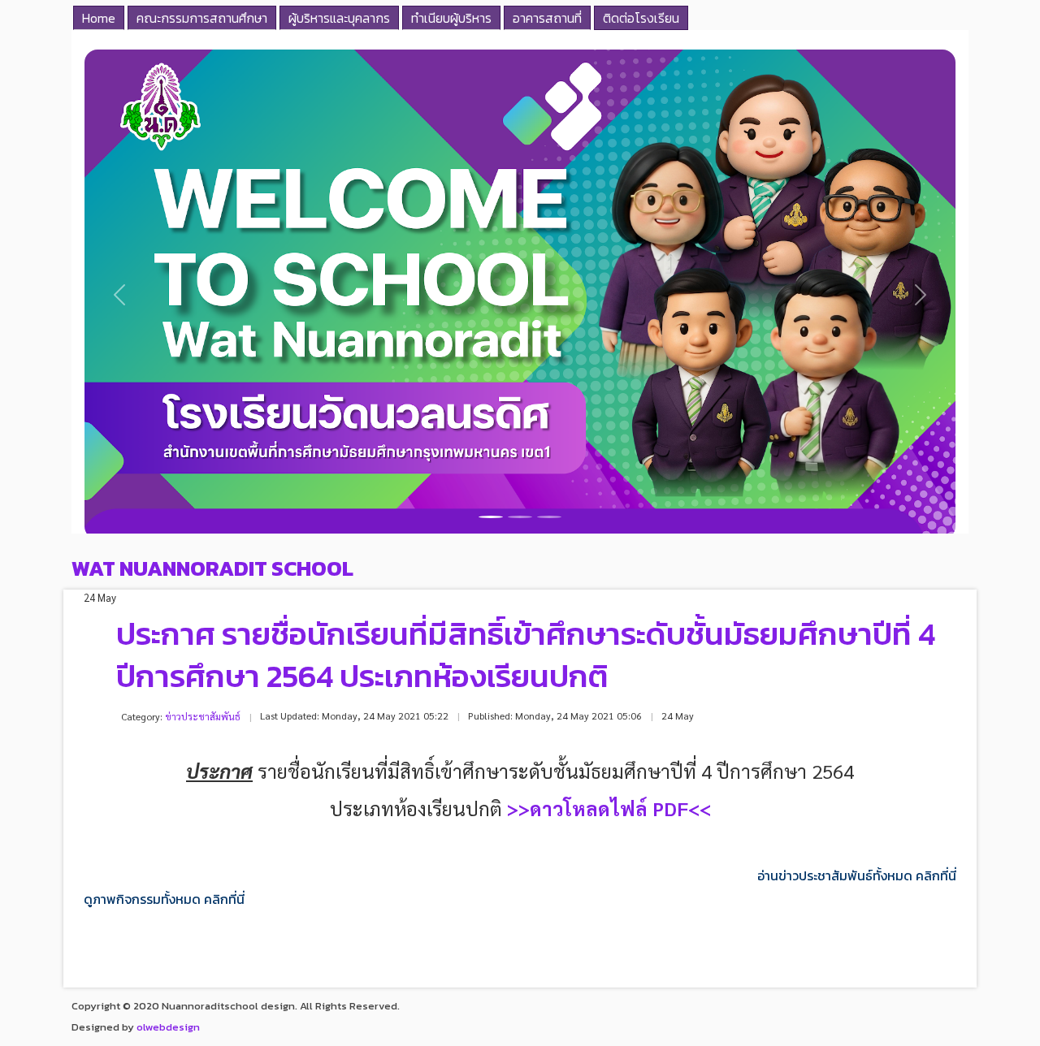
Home (98, 18)
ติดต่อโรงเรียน (641, 18)
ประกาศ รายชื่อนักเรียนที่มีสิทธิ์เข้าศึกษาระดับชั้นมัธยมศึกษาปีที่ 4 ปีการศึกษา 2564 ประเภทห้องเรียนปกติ (525, 655)
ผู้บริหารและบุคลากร (339, 18)
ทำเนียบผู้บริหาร (451, 18)
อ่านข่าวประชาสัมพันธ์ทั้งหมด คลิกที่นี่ (856, 876)
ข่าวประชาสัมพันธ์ (202, 716)
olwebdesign (168, 1027)
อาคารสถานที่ (547, 18)
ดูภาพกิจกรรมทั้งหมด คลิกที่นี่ (164, 899)
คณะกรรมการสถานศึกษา (201, 18)
